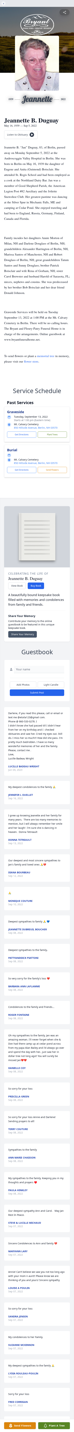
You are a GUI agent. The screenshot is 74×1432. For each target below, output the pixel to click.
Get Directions (22, 434)
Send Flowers (52, 469)
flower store (31, 361)
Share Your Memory (22, 634)
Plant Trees (52, 434)
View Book (17, 585)
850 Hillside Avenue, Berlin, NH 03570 (35, 427)
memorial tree (45, 356)
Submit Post (37, 692)
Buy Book (36, 585)
